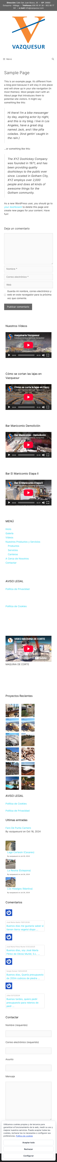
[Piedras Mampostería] (28, 759)
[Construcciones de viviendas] (12, 789)
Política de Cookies (16, 606)
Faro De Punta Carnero (18, 828)
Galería (9, 533)
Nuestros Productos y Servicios (23, 541)
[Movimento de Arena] (12, 730)
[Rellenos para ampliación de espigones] (12, 745)
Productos (13, 546)
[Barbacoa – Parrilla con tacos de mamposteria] (12, 716)
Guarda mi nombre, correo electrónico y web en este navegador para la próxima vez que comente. (29, 295)
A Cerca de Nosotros (17, 558)
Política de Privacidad (18, 589)
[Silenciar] (43, 355)
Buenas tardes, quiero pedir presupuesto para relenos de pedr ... (22, 1002)
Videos (9, 537)
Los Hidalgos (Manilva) (20, 888)
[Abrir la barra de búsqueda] (53, 59)
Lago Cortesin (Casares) (20, 852)
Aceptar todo (28, 1142)
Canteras (13, 554)
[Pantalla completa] (47, 355)
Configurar (28, 1156)
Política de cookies (24, 1136)
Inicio (8, 529)
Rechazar (28, 1149)
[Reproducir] (9, 355)
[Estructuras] (28, 774)
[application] (28, 345)
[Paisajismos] (28, 789)
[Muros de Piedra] (12, 774)
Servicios (13, 550)
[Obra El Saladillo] (28, 730)
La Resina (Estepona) (19, 870)
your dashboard (13, 207)
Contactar (11, 562)
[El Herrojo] (28, 745)
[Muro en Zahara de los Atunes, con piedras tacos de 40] (28, 716)
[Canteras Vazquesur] (12, 759)
